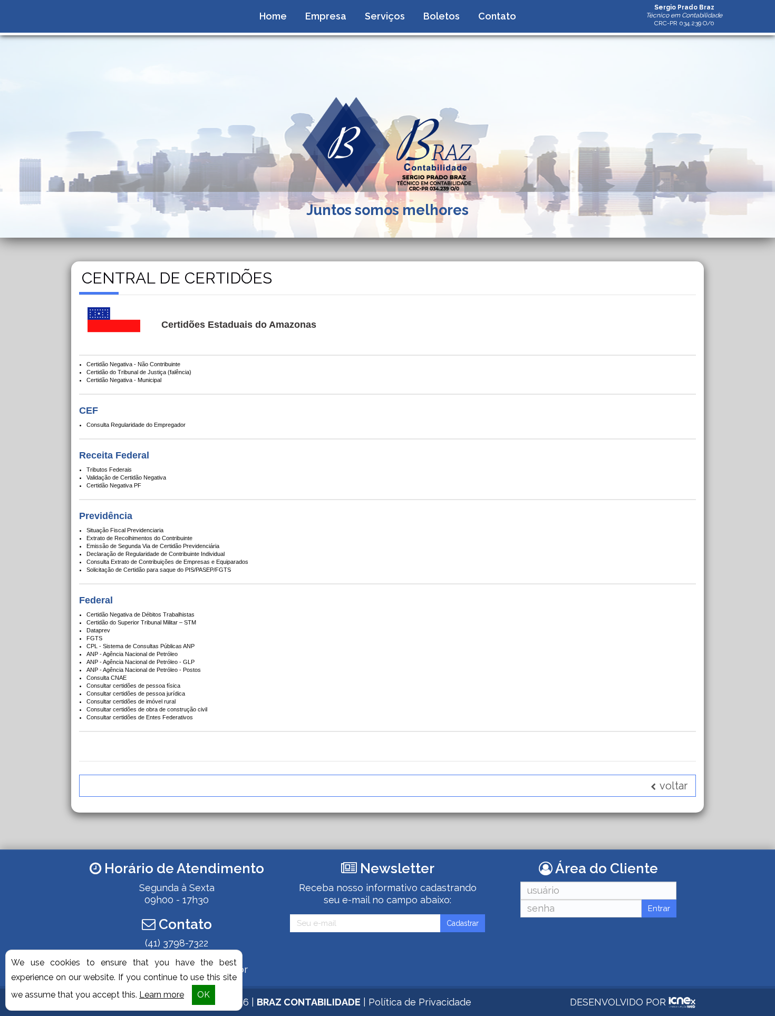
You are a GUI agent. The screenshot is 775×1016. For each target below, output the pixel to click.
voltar (672, 785)
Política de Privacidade (420, 1002)
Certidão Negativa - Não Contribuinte (133, 364)
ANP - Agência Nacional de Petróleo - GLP (140, 662)
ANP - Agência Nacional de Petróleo (132, 654)
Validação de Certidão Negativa (126, 477)
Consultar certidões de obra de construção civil (146, 709)
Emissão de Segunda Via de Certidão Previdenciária (152, 546)
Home (273, 16)
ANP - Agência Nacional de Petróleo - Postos (143, 670)
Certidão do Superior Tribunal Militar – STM (141, 622)
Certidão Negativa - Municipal (123, 380)
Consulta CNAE (106, 678)
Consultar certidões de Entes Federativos (139, 717)
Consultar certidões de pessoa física (133, 685)
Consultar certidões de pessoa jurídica (135, 693)
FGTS (94, 638)
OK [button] (203, 995)
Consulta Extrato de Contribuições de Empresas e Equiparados (167, 562)
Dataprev (98, 630)
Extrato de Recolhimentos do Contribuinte (139, 538)
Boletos (441, 16)
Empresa (325, 16)
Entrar (659, 908)
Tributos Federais (109, 469)
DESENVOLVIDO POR (618, 1002)
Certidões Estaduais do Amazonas (238, 324)
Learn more (161, 995)
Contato (497, 16)
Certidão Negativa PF (113, 485)
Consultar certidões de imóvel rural (131, 701)
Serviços (385, 16)
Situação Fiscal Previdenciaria (124, 530)
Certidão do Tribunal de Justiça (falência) (138, 372)
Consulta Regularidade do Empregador (136, 425)
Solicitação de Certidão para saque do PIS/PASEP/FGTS (158, 569)
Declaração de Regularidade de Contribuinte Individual (155, 554)
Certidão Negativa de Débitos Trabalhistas (140, 614)
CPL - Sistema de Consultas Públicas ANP (140, 646)
